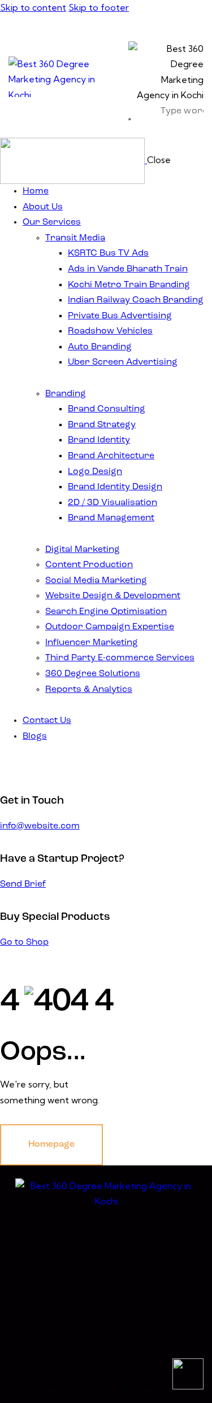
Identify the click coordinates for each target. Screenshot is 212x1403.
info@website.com (40, 826)
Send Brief (23, 884)
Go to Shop (24, 942)
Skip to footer (98, 7)
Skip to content (33, 7)
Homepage (51, 1144)
